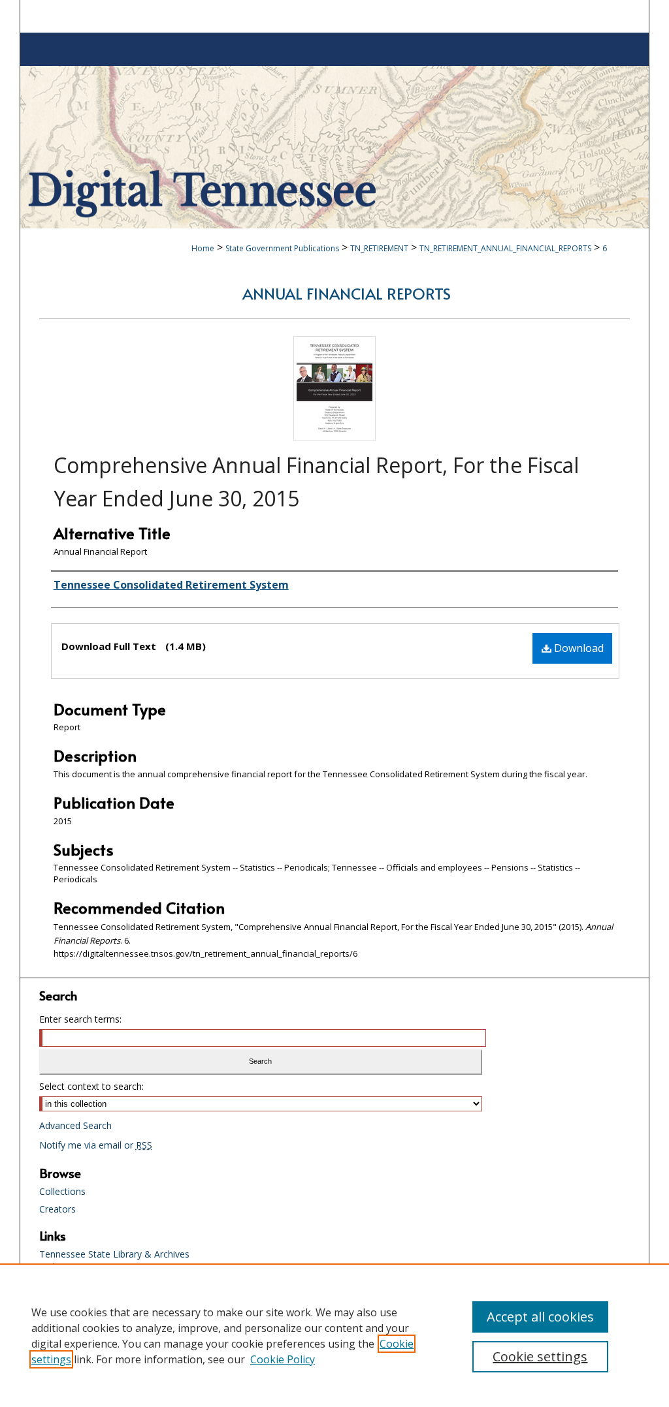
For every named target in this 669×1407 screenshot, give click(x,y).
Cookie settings (540, 1356)
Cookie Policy (282, 1359)
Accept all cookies (540, 1316)
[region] (334, 1335)
